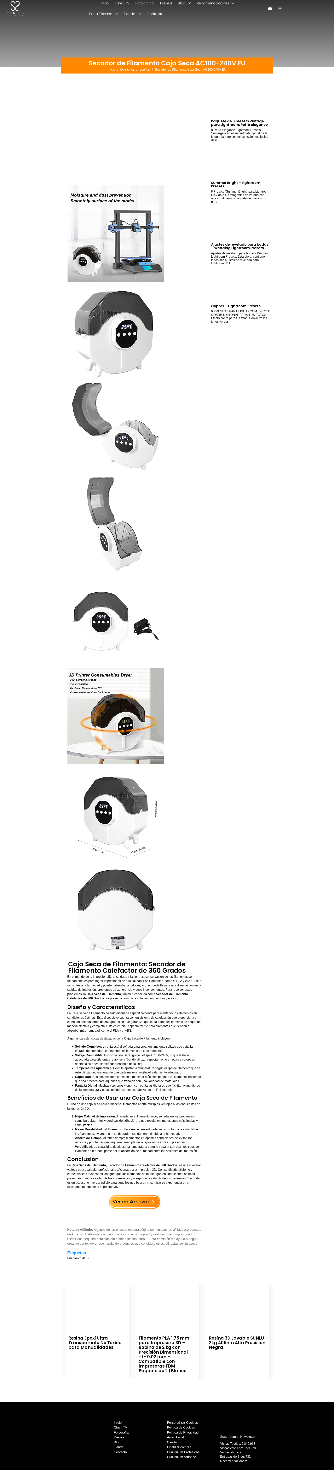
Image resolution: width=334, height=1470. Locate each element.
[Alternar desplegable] (189, 3)
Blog (182, 3)
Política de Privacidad (183, 1432)
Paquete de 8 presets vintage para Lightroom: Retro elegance (239, 123)
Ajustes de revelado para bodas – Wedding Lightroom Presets (239, 246)
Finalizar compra (179, 1447)
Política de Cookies (181, 1427)
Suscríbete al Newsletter (238, 1437)
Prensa (166, 3)
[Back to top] (322, 1460)
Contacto (155, 13)
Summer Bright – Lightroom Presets (235, 184)
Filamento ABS (78, 1258)
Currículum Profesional (183, 1452)
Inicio (105, 3)
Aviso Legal (175, 1437)
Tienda (129, 13)
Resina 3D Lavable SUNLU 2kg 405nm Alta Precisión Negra (237, 1342)
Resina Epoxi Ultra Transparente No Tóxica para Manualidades (95, 1342)
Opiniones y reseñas (135, 69)
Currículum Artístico (181, 1457)
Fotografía (144, 3)
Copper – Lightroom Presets (236, 306)
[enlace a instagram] (280, 8)
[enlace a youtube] (270, 8)
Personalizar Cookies (182, 1422)
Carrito (172, 1442)
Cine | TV (122, 3)
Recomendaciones (213, 3)
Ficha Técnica (100, 13)
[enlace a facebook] (235, 1429)
